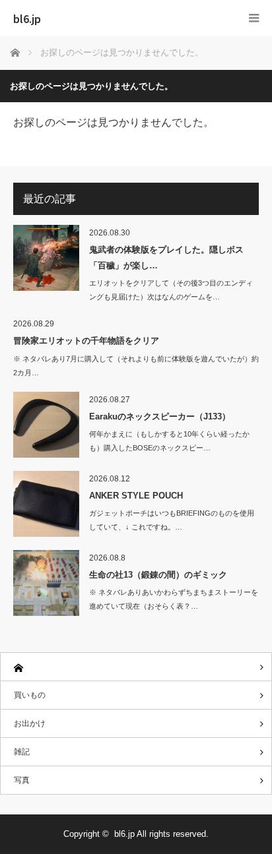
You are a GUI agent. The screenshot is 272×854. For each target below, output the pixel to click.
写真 (22, 780)
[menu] (254, 18)
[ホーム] (136, 667)
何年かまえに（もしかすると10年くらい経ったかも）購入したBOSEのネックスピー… (169, 441)
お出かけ (30, 723)
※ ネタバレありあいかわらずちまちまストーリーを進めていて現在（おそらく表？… (173, 599)
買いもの (30, 695)
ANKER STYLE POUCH (136, 496)
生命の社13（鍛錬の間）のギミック (158, 575)
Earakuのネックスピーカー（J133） (159, 416)
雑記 (22, 751)
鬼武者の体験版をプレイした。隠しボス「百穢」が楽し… (166, 257)
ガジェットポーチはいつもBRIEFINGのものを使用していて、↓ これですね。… (171, 520)
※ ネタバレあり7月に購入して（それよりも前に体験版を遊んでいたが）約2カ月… (136, 366)
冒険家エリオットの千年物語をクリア (86, 341)
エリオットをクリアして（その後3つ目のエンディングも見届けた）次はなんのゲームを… (171, 290)
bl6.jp (27, 18)
